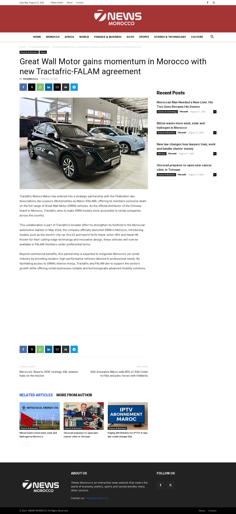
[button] (212, 37)
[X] (213, 2)
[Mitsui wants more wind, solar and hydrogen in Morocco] (40, 416)
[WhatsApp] (40, 87)
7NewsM (183, 111)
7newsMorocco (30, 78)
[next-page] (27, 444)
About (70, 2)
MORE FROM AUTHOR (74, 395)
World (84, 36)
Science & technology (170, 36)
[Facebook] (207, 2)
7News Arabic (57, 2)
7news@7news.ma (97, 498)
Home (37, 36)
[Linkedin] (48, 87)
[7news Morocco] (118, 18)
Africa (69, 36)
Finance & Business (108, 36)
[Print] (65, 87)
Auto (130, 36)
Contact (80, 2)
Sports (144, 36)
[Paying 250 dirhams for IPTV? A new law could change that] (128, 416)
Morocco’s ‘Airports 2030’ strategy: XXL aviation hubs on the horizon (49, 373)
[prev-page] (22, 444)
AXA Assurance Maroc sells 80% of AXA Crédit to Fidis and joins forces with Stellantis (119, 373)
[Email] (57, 87)
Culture (197, 36)
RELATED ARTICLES (36, 395)
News (43, 52)
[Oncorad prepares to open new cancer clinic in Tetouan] (84, 416)
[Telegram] (74, 87)
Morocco (53, 36)
